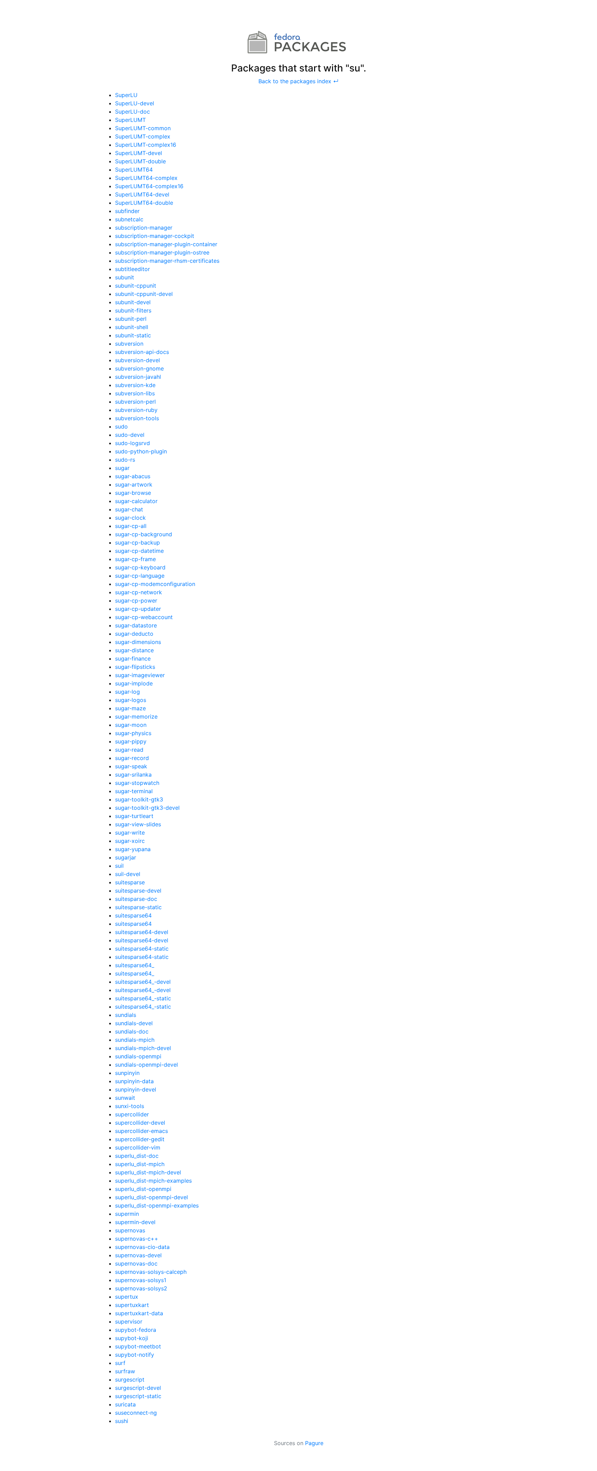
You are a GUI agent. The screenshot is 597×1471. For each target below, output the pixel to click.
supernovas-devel (138, 1255)
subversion (129, 343)
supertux (126, 1296)
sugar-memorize (136, 716)
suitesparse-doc (136, 898)
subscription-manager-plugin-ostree (162, 252)
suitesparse (130, 882)
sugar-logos (130, 699)
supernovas (130, 1230)
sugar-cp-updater (138, 608)
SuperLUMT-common (143, 128)
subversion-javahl (138, 376)
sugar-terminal (134, 791)
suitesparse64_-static (143, 998)
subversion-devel (137, 360)
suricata (125, 1404)
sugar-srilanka (133, 774)
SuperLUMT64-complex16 (149, 186)
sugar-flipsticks (135, 666)
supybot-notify (134, 1354)
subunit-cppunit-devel (144, 293)
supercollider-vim (137, 1147)
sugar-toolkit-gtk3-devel (147, 807)
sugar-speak (131, 766)
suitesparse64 (133, 915)
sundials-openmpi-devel (146, 1064)
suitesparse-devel (138, 890)
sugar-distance (134, 650)
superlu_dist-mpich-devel (148, 1172)
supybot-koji (131, 1338)
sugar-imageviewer (140, 675)
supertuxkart (132, 1304)
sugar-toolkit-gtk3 (139, 799)
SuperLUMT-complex (142, 136)
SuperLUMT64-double (144, 202)
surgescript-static (138, 1396)
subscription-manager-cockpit (154, 235)
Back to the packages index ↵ (298, 81)
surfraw (125, 1371)
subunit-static (133, 335)
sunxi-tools (129, 1106)
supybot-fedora (135, 1329)
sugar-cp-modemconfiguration (155, 583)
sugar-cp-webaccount (144, 617)
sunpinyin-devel (135, 1089)
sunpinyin (127, 1072)
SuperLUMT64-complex (146, 177)
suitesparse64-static (142, 948)
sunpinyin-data (134, 1081)
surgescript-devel (138, 1387)
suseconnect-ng (136, 1412)
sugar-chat (129, 509)
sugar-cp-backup (137, 542)
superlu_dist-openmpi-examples (157, 1205)
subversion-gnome (139, 368)
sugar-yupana (133, 849)
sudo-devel (129, 434)
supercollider (132, 1114)
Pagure (314, 1443)
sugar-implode (134, 683)
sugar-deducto (134, 633)
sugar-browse (133, 492)
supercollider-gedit (139, 1139)
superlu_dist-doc (137, 1155)
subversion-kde (135, 385)
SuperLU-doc (132, 111)
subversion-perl (135, 401)
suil (119, 865)
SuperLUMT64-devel (142, 194)
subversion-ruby (136, 409)
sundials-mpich (134, 1039)
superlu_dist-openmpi (143, 1188)
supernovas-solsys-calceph (151, 1271)
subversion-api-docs (142, 351)
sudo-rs (125, 459)
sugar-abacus (132, 476)
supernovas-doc (136, 1263)
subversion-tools (137, 418)
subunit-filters (133, 310)
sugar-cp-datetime (139, 550)
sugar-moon (130, 724)
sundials (125, 1014)
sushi (121, 1420)
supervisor (128, 1321)
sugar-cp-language (139, 575)
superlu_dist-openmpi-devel (151, 1197)
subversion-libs (135, 393)
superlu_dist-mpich (139, 1164)
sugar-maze (130, 708)
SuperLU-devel (134, 103)
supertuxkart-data (139, 1313)
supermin (127, 1213)
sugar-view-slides (138, 824)
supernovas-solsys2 (141, 1288)
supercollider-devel (140, 1122)
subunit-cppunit (135, 285)
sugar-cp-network (138, 592)
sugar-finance (133, 658)
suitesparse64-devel (141, 932)
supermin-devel (135, 1222)
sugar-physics (133, 733)
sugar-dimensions (138, 641)
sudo (121, 426)
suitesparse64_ (134, 965)
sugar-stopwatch (137, 782)
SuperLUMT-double (140, 161)
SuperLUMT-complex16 (145, 144)
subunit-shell (131, 327)
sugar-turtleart (134, 816)
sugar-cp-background (143, 534)
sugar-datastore (136, 625)
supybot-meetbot (138, 1346)
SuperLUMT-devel (138, 153)
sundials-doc (132, 1031)
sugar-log (127, 691)
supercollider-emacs (141, 1130)
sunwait (125, 1097)
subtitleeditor (132, 269)
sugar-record (132, 757)
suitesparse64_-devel (143, 981)
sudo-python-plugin (141, 451)
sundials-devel (134, 1023)
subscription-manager (143, 227)
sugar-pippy (130, 741)
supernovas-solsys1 (140, 1280)
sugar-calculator (136, 501)
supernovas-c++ (136, 1238)
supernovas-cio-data (142, 1246)
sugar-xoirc (130, 840)
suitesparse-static (138, 907)
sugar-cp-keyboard (140, 567)
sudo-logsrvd (132, 443)
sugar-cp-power (136, 600)
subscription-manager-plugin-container (166, 244)
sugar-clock (130, 517)
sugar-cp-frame (135, 559)
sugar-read (129, 749)
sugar (122, 467)
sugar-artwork (133, 484)
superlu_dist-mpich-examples (153, 1180)
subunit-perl (130, 318)
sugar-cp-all (130, 525)
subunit (124, 277)
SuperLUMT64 (134, 169)
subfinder (127, 211)
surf (120, 1362)
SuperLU (126, 95)
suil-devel (127, 874)
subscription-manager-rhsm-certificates (167, 260)
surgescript (129, 1379)
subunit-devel (133, 302)
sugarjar (125, 857)
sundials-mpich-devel (143, 1048)
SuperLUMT (130, 119)
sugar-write (130, 832)
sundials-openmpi (138, 1056)
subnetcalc (129, 219)
